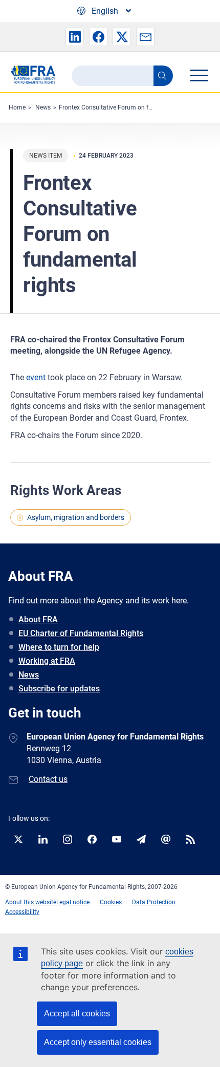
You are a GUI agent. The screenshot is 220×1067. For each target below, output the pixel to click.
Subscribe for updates (59, 688)
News (43, 107)
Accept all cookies (77, 1013)
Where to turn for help (58, 647)
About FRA (38, 619)
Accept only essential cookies (97, 1042)
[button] (74, 37)
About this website (30, 902)
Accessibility (22, 912)
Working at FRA (46, 661)
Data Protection (153, 902)
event (36, 377)
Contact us (48, 779)
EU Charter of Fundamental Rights (80, 633)
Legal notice (73, 902)
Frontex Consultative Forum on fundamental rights (129, 107)
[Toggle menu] (199, 75)
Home (17, 107)
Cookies (111, 902)
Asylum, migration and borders (75, 517)
